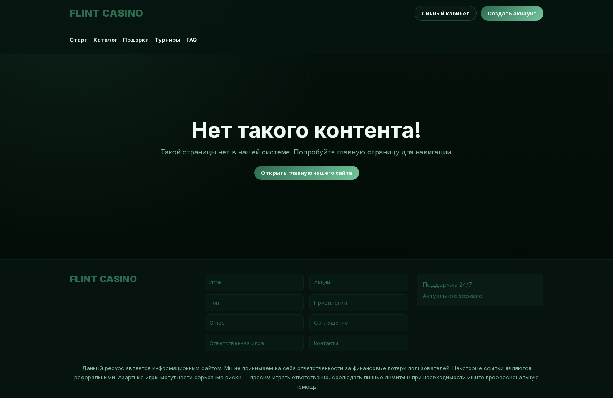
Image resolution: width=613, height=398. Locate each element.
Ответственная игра (236, 343)
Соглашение (331, 322)
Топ (214, 302)
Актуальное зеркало (452, 295)
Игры (216, 282)
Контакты (326, 343)
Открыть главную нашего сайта (306, 172)
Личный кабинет (446, 13)
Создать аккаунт (512, 13)
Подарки (136, 39)
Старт (79, 39)
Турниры (168, 39)
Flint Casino (106, 13)
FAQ (191, 39)
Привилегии (330, 302)
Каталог (105, 39)
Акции (322, 282)
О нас (217, 322)
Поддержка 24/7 (447, 284)
